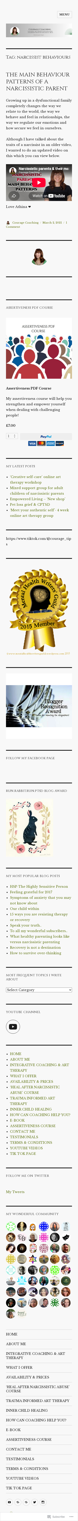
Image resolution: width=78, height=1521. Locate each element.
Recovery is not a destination (35, 948)
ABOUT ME (20, 1059)
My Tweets (15, 1192)
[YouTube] (13, 1027)
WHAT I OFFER (23, 1076)
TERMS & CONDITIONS (31, 1143)
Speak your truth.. (25, 925)
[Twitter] (34, 1502)
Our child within (24, 909)
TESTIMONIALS (24, 1137)
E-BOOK (17, 1120)
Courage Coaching (25, 222)
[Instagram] (43, 1502)
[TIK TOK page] (17, 1502)
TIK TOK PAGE (23, 1154)
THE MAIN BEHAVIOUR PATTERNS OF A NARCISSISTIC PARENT (38, 81)
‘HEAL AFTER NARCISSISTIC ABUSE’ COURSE (38, 1389)
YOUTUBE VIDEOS (26, 1148)
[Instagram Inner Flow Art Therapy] (26, 1502)
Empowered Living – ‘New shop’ (37, 499)
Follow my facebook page (30, 758)
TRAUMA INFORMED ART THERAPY (37, 1401)
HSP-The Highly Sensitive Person (39, 887)
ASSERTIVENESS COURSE (33, 1126)
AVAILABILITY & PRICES (31, 1082)
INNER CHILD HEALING (31, 1109)
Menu (64, 14)
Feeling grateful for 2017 (31, 892)
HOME (15, 1054)
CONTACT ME (22, 1131)
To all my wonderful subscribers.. (38, 931)
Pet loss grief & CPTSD (30, 505)
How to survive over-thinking (35, 953)
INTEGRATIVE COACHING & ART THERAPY (35, 1356)
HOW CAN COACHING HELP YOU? (40, 1115)
